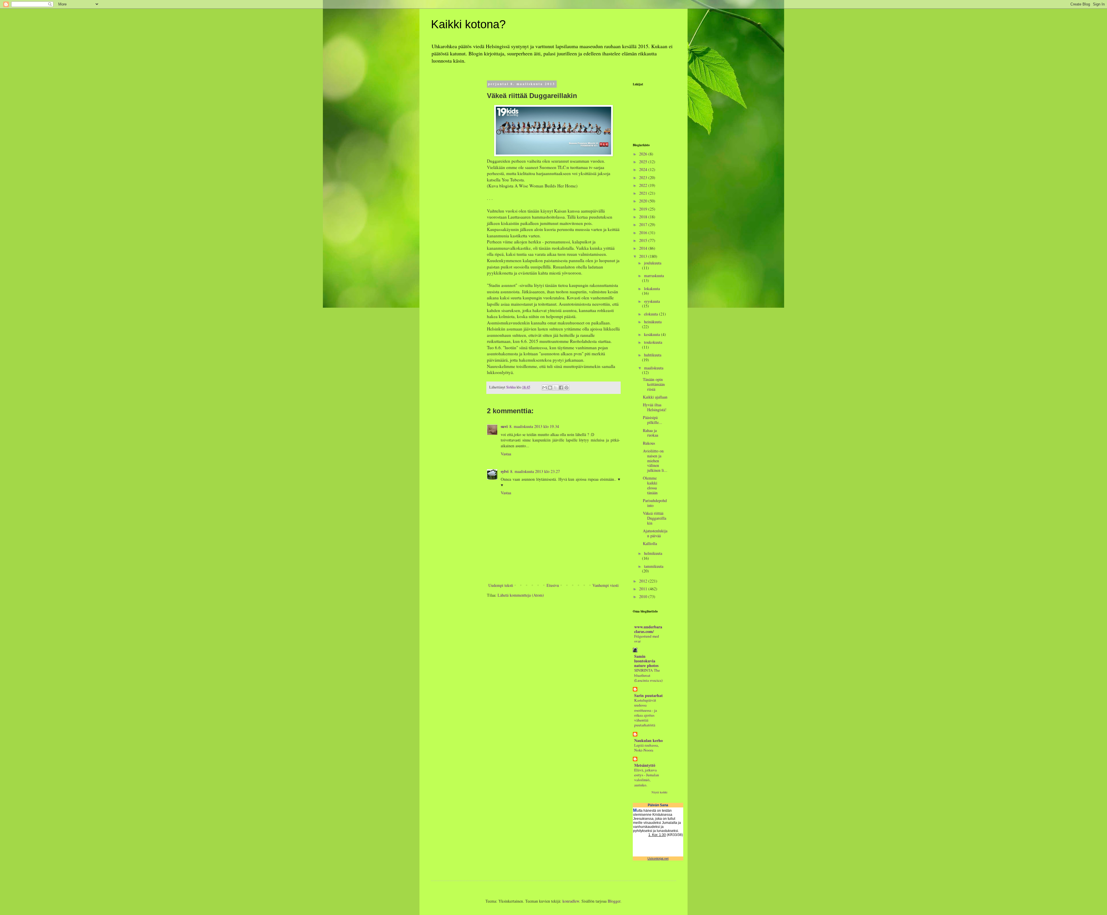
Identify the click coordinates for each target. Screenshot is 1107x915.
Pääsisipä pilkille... (652, 420)
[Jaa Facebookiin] (561, 387)
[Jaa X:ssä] (555, 387)
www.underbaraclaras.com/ (648, 629)
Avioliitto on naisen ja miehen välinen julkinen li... (655, 460)
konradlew (570, 901)
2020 (643, 201)
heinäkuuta (653, 321)
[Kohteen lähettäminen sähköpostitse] (544, 387)
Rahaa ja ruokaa (650, 433)
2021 (643, 193)
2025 (643, 161)
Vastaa (506, 453)
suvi (504, 426)
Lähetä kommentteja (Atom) (521, 595)
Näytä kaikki (659, 792)
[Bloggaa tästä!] (550, 387)
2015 (643, 240)
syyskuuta (652, 301)
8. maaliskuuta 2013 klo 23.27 (535, 471)
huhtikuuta (652, 355)
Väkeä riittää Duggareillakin (654, 518)
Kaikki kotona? (468, 24)
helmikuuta (653, 553)
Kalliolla (650, 543)
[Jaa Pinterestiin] (566, 387)
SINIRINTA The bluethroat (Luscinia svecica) (648, 675)
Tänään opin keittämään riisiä (654, 384)
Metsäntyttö (644, 765)
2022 (643, 185)
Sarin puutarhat (648, 695)
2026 (643, 154)
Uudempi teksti (500, 585)
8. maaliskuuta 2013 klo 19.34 (534, 426)
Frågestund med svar (646, 639)
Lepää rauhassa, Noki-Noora (646, 748)
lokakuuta (652, 288)
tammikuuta (653, 566)
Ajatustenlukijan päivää (655, 533)
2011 (643, 588)
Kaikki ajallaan (655, 397)
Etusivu (553, 585)
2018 (643, 216)
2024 (643, 169)
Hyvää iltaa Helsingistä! (655, 407)
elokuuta (651, 314)
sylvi (505, 471)
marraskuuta (654, 275)
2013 (643, 256)
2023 (643, 177)
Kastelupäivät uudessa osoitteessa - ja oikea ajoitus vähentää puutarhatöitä (645, 713)
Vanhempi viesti (605, 585)
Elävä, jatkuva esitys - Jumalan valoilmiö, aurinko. (646, 777)
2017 (643, 224)
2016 (643, 232)
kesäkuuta (652, 334)
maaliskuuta (653, 368)
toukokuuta (653, 342)
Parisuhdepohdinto (655, 503)
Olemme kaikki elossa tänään (650, 485)
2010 (643, 596)
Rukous (649, 443)
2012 (643, 581)
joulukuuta (652, 263)
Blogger (614, 901)
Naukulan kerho (648, 740)
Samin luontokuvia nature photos (646, 660)
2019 (643, 209)
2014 (643, 248)
